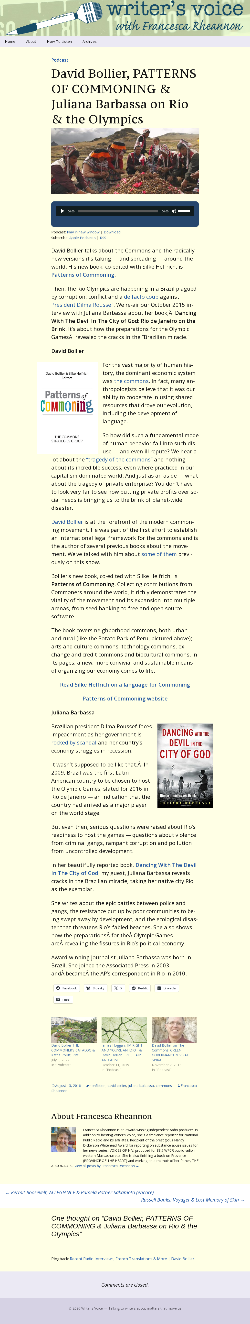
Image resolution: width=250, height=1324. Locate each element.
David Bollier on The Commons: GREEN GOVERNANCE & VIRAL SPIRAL (170, 1052)
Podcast (59, 60)
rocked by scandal (73, 742)
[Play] (62, 211)
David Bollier (67, 521)
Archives (90, 41)
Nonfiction (97, 1085)
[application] (125, 211)
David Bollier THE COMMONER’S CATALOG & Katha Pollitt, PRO (73, 1050)
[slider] (184, 210)
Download (112, 232)
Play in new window (83, 232)
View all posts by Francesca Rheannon (106, 1165)
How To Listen (59, 41)
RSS (103, 237)
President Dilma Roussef (82, 304)
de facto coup (141, 296)
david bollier (116, 1085)
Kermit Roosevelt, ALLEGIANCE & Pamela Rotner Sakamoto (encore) (79, 1192)
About (31, 41)
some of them (159, 554)
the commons (131, 380)
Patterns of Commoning (82, 274)
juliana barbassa (141, 1085)
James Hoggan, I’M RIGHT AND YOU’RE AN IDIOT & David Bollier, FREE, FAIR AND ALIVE (122, 1052)
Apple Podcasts (82, 237)
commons (164, 1085)
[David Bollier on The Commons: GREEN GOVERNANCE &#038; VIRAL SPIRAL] (174, 1030)
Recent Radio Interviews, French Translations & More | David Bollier (132, 1258)
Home (10, 41)
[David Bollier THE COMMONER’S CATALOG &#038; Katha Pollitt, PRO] (74, 1030)
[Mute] (173, 211)
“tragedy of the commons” (119, 459)
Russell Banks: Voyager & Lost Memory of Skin (193, 1199)
